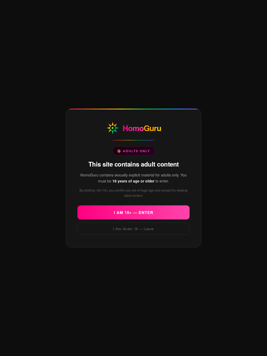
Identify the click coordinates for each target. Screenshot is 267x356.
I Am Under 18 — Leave (133, 228)
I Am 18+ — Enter (133, 212)
